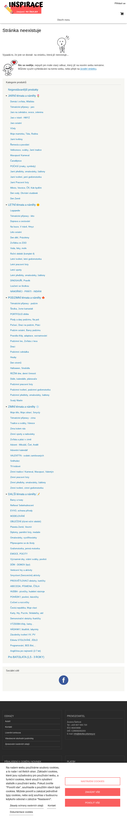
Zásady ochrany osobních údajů (26, 805)
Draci (12, 346)
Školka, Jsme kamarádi (21, 308)
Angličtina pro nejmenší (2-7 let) (25, 651)
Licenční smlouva (13, 732)
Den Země (15, 198)
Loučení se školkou (19, 286)
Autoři (7, 721)
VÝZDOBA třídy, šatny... (22, 624)
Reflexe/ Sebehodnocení (22, 505)
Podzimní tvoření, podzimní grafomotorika (30, 390)
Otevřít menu (63, 20)
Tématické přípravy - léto (22, 216)
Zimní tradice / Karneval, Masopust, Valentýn (32, 472)
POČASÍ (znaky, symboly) (23, 166)
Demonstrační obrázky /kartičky (25, 618)
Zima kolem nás (18, 428)
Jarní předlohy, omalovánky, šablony (27, 171)
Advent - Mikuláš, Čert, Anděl (24, 445)
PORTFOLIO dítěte (19, 314)
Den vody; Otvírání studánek (24, 193)
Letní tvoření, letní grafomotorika (26, 259)
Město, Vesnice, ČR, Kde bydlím (26, 188)
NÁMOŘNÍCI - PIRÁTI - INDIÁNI (26, 291)
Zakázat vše (92, 791)
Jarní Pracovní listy (19, 182)
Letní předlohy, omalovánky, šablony (27, 275)
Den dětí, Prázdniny (19, 237)
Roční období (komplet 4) (22, 253)
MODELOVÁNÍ (17, 516)
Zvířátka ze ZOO (18, 243)
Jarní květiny (16, 139)
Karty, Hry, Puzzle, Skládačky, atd (26, 613)
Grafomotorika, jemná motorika (25, 548)
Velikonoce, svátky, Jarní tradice (26, 150)
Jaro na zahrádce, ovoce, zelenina (26, 112)
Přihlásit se (120, 3)
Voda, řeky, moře (18, 248)
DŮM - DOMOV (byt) (20, 564)
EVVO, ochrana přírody (21, 510)
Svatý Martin (16, 400)
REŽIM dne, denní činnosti (23, 373)
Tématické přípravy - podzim (24, 303)
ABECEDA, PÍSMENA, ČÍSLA (25, 586)
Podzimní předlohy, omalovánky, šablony (29, 395)
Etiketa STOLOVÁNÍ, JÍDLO (24, 640)
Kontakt (8, 726)
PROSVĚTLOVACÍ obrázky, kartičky (27, 581)
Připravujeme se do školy (22, 543)
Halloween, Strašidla (20, 368)
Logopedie (15, 210)
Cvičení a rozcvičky (19, 602)
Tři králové (15, 466)
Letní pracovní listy (19, 264)
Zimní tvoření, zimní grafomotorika (26, 488)
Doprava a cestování (20, 221)
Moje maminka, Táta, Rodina (24, 134)
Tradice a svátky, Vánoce (22, 423)
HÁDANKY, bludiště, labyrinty (24, 629)
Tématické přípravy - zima (22, 418)
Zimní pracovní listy (19, 477)
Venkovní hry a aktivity (21, 570)
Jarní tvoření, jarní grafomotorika (26, 177)
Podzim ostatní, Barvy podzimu (25, 330)
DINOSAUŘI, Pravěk (20, 280)
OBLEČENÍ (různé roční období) (25, 521)
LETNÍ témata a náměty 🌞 (24, 204)
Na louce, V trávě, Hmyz (22, 226)
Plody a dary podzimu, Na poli (24, 319)
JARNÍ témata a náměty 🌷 (24, 95)
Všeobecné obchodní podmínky (19, 738)
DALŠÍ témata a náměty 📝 (24, 494)
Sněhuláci (15, 461)
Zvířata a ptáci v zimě (20, 439)
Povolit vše (92, 802)
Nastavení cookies (92, 781)
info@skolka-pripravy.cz (84, 733)
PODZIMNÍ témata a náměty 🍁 (26, 297)
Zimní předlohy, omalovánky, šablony (28, 482)
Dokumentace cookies (21, 811)
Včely (13, 128)
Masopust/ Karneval (19, 155)
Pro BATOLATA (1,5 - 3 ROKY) (26, 657)
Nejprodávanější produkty (23, 89)
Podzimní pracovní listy (21, 384)
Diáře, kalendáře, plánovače (23, 379)
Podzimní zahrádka (19, 352)
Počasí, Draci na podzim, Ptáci (25, 325)
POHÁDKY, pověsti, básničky (24, 597)
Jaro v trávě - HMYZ (20, 117)
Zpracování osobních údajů (17, 743)
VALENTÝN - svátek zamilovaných (27, 455)
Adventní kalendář (19, 450)
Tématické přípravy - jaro (22, 107)
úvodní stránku (88, 68)
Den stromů (15, 363)
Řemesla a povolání (19, 144)
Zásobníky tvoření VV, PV (22, 634)
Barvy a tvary (16, 500)
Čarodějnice (15, 161)
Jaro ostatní (16, 123)
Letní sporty (16, 270)
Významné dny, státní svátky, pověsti (28, 559)
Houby (13, 357)
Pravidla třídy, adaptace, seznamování (28, 335)
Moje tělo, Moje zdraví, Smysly (25, 412)
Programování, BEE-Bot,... (23, 645)
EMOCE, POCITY (19, 554)
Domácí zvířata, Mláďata (22, 101)
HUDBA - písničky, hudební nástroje (27, 591)
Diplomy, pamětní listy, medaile (25, 532)
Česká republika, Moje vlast (23, 608)
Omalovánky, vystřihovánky (23, 537)
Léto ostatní (16, 232)
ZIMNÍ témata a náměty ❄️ (23, 406)
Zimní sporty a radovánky (22, 434)
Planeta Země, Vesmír (21, 527)
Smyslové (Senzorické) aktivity (25, 575)
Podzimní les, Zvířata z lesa (23, 341)
